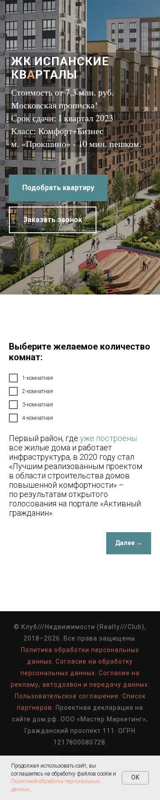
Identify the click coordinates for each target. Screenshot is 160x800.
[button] (52, 412)
